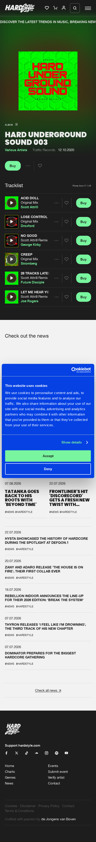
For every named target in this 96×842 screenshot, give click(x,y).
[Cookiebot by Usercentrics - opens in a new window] (71, 370)
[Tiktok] (26, 753)
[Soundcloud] (36, 753)
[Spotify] (56, 753)
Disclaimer (28, 806)
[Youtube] (66, 753)
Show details (71, 442)
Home (9, 766)
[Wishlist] (47, 8)
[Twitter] (16, 753)
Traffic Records (44, 150)
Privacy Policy (49, 806)
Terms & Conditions (19, 811)
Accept (48, 456)
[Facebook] (6, 753)
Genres (10, 777)
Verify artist (56, 777)
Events (53, 766)
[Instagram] (46, 753)
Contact (54, 783)
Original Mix (29, 202)
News (9, 783)
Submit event (58, 771)
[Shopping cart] (55, 8)
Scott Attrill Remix (34, 240)
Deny (48, 469)
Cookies (11, 806)
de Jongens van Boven (58, 819)
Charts (10, 771)
